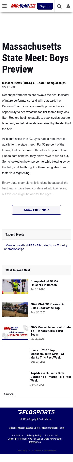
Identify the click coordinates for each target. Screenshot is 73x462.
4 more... (9, 394)
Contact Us (17, 435)
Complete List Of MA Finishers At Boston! (44, 283)
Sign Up (45, 6)
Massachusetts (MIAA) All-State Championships (33, 83)
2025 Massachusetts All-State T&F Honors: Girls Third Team (50, 331)
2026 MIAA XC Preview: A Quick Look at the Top (47, 306)
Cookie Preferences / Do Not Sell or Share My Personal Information (35, 440)
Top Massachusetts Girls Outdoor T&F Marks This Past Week (50, 377)
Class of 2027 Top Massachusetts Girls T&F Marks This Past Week (47, 354)
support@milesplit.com (53, 427)
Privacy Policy (34, 435)
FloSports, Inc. (46, 419)
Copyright (33, 419)
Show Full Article (36, 210)
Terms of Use (51, 435)
